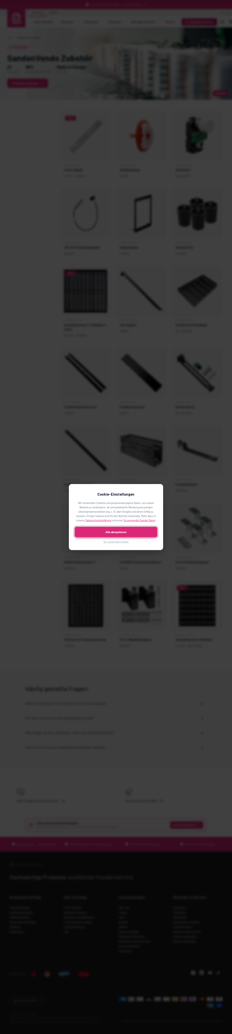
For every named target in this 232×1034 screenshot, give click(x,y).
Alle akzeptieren (116, 531)
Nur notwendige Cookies (116, 541)
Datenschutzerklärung (98, 520)
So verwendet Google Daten (139, 520)
